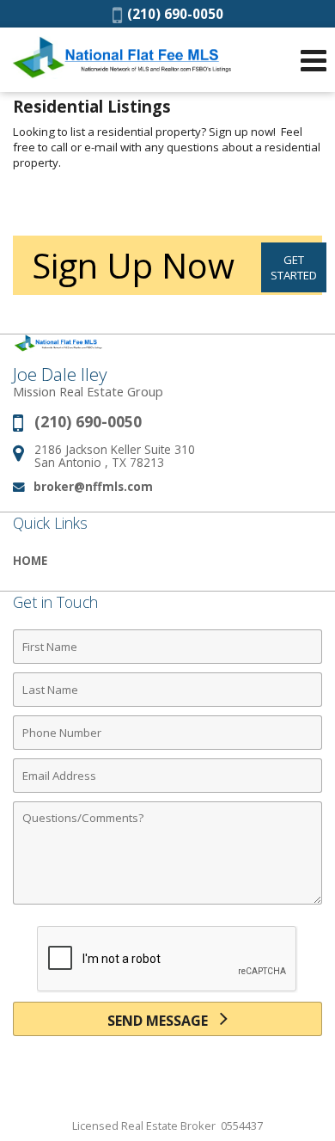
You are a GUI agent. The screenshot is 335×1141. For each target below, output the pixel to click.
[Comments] (167, 903)
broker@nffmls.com (93, 486)
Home (30, 560)
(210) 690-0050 (172, 13)
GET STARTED (294, 267)
